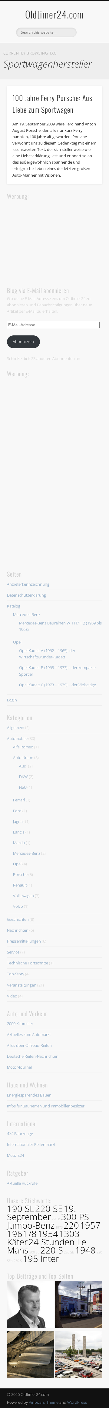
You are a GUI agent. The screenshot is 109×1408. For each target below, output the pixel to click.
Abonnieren (23, 341)
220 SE (49, 1209)
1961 (17, 1234)
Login (12, 700)
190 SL (20, 1209)
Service (13, 952)
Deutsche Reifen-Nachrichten (32, 1056)
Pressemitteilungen (24, 941)
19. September (41, 1213)
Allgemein (15, 727)
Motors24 (15, 1155)
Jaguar (18, 821)
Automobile (17, 738)
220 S (51, 1250)
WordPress (77, 1402)
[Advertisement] (52, 239)
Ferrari (19, 800)
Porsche (20, 874)
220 (71, 1225)
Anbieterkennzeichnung (28, 584)
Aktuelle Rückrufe (22, 1183)
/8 (32, 1234)
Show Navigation (88, 54)
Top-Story (15, 974)
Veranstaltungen (21, 985)
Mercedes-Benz (26, 614)
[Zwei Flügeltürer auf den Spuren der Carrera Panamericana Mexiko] (78, 1305)
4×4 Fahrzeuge (20, 1133)
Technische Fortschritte (27, 963)
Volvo (18, 906)
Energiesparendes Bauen (29, 1095)
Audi (23, 766)
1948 (85, 1250)
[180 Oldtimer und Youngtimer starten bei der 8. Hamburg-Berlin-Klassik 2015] (78, 1355)
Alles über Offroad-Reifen (29, 1045)
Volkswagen (23, 895)
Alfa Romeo (23, 747)
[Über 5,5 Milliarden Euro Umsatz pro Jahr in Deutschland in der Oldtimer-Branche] (30, 1305)
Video (12, 996)
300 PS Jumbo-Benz (48, 1221)
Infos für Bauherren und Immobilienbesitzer (45, 1106)
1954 (48, 1234)
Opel (17, 642)
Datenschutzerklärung (26, 595)
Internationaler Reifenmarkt (31, 1144)
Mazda (19, 842)
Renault (20, 885)
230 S (18, 1261)
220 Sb (69, 1252)
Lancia (19, 832)
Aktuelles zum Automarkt (29, 1034)
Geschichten (18, 919)
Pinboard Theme (43, 1402)
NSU (23, 787)
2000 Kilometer (20, 1023)
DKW (23, 776)
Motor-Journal (19, 1067)
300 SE (34, 1252)
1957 (90, 1225)
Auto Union (23, 757)
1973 (59, 1227)
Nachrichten (17, 930)
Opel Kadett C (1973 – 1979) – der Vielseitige (57, 684)
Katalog (13, 606)
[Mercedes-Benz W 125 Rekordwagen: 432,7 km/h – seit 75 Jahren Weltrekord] (30, 1355)
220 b (56, 1219)
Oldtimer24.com (54, 14)
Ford (17, 811)
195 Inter (41, 1259)
